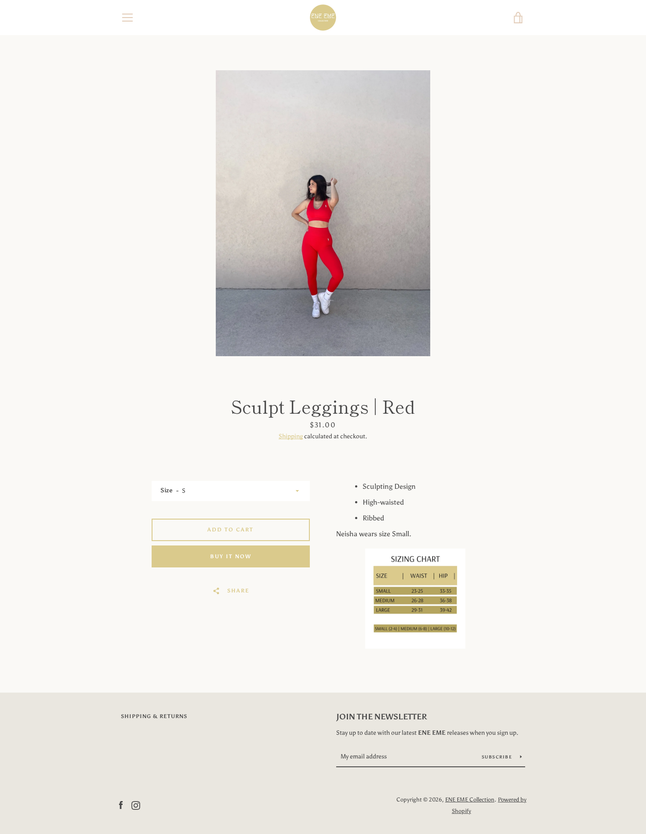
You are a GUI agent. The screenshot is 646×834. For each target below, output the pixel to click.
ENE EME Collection (469, 799)
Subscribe (498, 757)
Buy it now (230, 556)
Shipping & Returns (154, 716)
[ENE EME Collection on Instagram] (135, 805)
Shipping (291, 436)
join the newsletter (381, 717)
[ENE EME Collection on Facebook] (120, 805)
